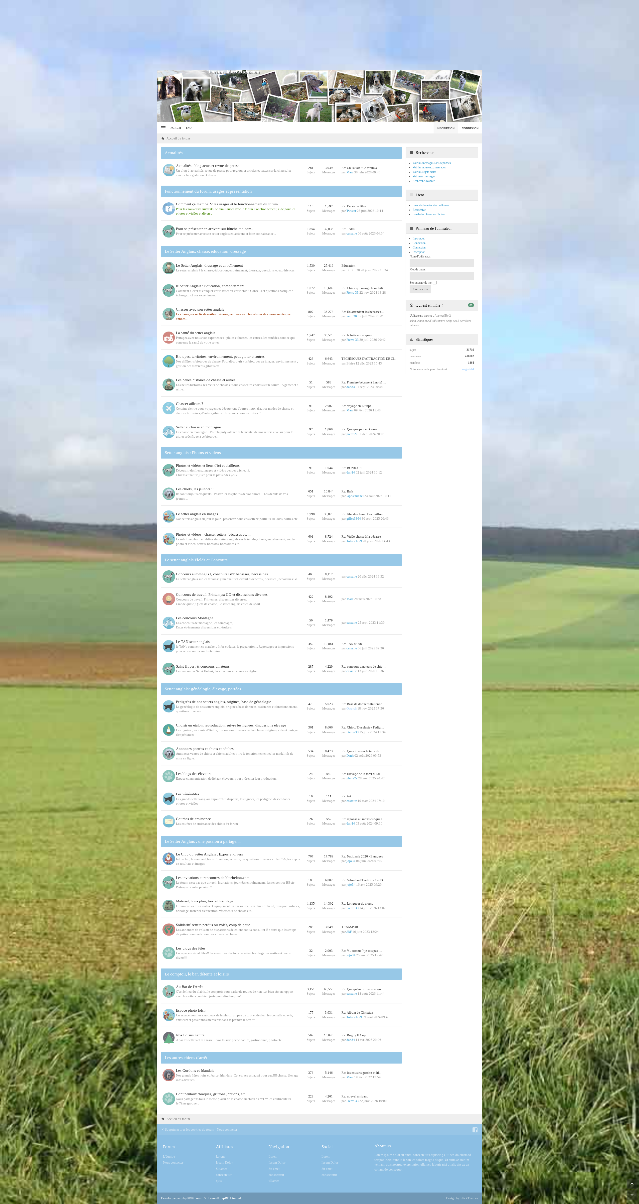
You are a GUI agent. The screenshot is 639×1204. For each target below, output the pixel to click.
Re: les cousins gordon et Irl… (361, 1073)
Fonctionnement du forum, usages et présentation (208, 191)
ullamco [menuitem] (274, 1181)
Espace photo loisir (191, 1010)
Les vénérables (187, 794)
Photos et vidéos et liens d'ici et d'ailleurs (208, 466)
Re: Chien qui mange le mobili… (363, 288)
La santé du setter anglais (195, 333)
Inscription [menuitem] (446, 128)
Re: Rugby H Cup (353, 1035)
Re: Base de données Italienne (361, 704)
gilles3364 (353, 518)
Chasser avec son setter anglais (200, 309)
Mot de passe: (418, 269)
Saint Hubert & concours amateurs (203, 666)
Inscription (419, 252)
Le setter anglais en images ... (199, 514)
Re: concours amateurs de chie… (363, 666)
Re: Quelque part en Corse (359, 429)
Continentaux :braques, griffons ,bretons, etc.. (211, 1094)
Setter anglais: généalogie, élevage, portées (203, 689)
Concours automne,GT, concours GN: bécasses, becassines (222, 574)
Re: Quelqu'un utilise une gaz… (363, 989)
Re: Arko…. (349, 796)
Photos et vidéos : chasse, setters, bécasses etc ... (213, 534)
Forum (175, 127)
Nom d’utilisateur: (420, 256)
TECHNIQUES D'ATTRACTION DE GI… (369, 359)
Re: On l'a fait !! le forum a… (360, 168)
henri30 (351, 316)
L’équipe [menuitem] (169, 1156)
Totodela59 (354, 541)
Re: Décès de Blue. (354, 206)
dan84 (350, 387)
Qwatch (351, 708)
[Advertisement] (319, 35)
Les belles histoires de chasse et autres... (207, 380)
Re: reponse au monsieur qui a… (363, 819)
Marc (349, 172)
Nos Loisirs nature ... (192, 1035)
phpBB (186, 1198)
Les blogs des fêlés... (192, 948)
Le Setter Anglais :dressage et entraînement (209, 265)
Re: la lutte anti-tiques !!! (358, 335)
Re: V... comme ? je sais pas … (361, 951)
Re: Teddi (348, 229)
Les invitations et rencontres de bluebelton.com (213, 878)
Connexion (419, 247)
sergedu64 (468, 369)
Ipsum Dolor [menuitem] (224, 1162)
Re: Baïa (347, 491)
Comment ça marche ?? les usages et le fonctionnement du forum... (228, 204)
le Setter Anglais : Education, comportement (210, 286)
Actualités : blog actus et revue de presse (207, 166)
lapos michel (355, 496)
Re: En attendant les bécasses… (362, 312)
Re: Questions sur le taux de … (362, 751)
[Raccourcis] (162, 127)
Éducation (348, 265)
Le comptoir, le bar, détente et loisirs (197, 974)
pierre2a (351, 434)
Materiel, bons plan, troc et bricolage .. (206, 901)
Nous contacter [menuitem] (227, 1129)
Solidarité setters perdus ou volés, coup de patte (213, 925)
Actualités (174, 152)
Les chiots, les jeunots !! (195, 489)
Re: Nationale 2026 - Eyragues (362, 856)
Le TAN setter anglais (193, 642)
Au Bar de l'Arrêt (189, 987)
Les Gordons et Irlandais (195, 1071)
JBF (349, 932)
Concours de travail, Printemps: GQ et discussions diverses (222, 595)
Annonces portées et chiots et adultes (205, 749)
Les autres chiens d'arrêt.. (187, 1057)
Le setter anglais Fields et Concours (196, 560)
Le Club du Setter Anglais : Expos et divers (209, 854)
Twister (351, 211)
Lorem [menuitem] (220, 1156)
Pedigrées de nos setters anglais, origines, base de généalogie (223, 702)
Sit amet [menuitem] (221, 1169)
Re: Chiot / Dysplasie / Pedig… (362, 727)
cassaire (351, 233)
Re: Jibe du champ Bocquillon (362, 514)
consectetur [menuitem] (223, 1175)
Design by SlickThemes (462, 1198)
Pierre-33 (352, 292)
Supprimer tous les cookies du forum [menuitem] (189, 1129)
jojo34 (350, 861)
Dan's (350, 755)
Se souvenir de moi (421, 282)
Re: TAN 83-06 (351, 644)
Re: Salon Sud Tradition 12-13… (363, 880)
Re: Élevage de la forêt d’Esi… (362, 774)
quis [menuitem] (219, 1181)
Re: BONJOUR (351, 468)
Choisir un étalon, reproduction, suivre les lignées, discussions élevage (231, 725)
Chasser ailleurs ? (189, 404)
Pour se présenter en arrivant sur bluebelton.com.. (214, 229)
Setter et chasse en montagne (198, 427)
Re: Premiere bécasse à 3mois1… (363, 382)
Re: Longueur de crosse (357, 903)
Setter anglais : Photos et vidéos (193, 452)
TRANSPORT (350, 927)
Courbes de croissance (193, 819)
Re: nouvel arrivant (354, 1096)
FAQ (189, 127)
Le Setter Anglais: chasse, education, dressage (205, 251)
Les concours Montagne (194, 618)
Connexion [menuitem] (470, 128)
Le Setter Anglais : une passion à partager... (203, 841)
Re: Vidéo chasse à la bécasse (361, 536)
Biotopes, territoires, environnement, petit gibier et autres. (221, 357)
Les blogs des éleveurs (193, 774)
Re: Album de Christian (357, 1012)
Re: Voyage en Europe (356, 406)
